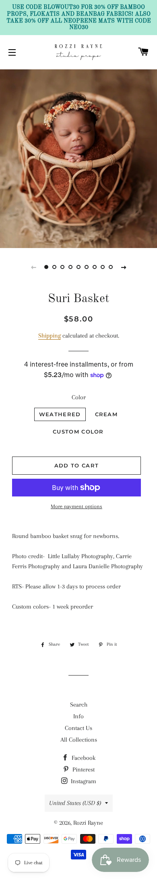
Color (79, 397)
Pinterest (83, 769)
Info (78, 716)
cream (106, 414)
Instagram (82, 781)
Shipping (49, 335)
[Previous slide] (33, 267)
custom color (78, 431)
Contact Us (78, 728)
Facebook (82, 757)
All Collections (78, 739)
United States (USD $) (75, 803)
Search (78, 704)
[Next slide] (123, 267)
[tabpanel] (78, 157)
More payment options (76, 506)
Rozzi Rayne (88, 822)
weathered (60, 414)
